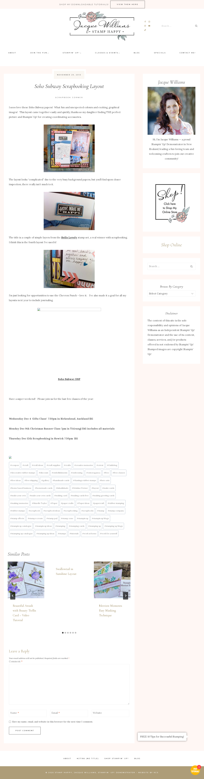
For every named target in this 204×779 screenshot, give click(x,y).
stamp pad (51, 518)
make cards (108, 488)
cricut (99, 465)
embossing (77, 472)
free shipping (31, 480)
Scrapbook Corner (69, 97)
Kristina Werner (80, 488)
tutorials (74, 533)
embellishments (59, 472)
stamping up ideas (45, 533)
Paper (53, 503)
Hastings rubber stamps (84, 480)
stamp (100, 510)
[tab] (63, 633)
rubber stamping (116, 503)
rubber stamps (17, 510)
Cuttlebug (112, 465)
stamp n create (35, 518)
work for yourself (108, 533)
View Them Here (127, 4)
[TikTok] (145, 30)
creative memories (83, 465)
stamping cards (76, 526)
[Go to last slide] (12, 596)
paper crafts (67, 503)
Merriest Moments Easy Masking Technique (110, 610)
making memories (19, 503)
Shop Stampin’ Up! (116, 758)
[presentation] (26, 580)
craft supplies (53, 465)
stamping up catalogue (21, 533)
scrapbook (34, 510)
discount (43, 472)
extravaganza (93, 472)
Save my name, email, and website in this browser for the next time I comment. (52, 721)
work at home (89, 533)
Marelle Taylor (39, 503)
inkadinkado (62, 488)
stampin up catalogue (20, 526)
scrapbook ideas (51, 510)
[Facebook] (145, 22)
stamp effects (17, 518)
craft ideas (37, 465)
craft (25, 465)
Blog (137, 53)
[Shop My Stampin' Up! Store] (171, 202)
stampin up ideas (43, 526)
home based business (20, 488)
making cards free (80, 495)
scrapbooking (70, 510)
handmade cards (61, 480)
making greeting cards (103, 495)
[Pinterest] (145, 26)
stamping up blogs (113, 526)
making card (60, 495)
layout (95, 488)
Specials (160, 53)
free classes (119, 472)
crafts (67, 465)
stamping (60, 526)
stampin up (82, 518)
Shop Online (171, 245)
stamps (62, 533)
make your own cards (40, 495)
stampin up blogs (100, 518)
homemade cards (43, 488)
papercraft (98, 503)
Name (14, 712)
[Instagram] (149, 22)
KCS (156, 772)
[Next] (125, 596)
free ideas (15, 480)
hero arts (104, 480)
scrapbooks (87, 510)
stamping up (94, 526)
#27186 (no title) (88, 758)
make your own (18, 495)
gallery (45, 480)
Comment (15, 661)
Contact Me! (188, 53)
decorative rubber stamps (22, 472)
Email (55, 712)
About (12, 53)
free (106, 472)
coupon (14, 465)
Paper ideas (83, 503)
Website (97, 712)
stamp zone (67, 518)
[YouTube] (149, 26)
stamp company (116, 510)
